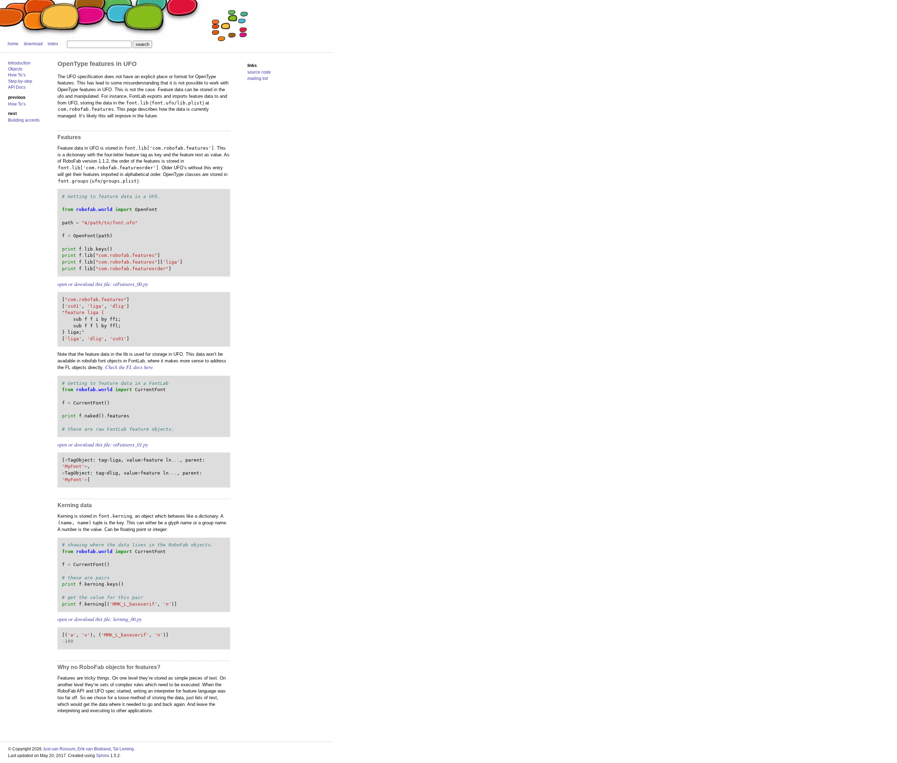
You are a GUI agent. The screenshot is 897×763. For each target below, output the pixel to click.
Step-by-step (20, 81)
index (53, 44)
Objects (15, 69)
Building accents (24, 120)
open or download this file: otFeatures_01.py (102, 444)
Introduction (19, 63)
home (13, 44)
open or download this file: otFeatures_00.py (102, 284)
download (33, 44)
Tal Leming (123, 749)
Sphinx (102, 756)
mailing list (257, 78)
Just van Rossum (59, 749)
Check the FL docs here (129, 367)
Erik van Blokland (94, 749)
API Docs (17, 87)
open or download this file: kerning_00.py (99, 619)
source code (259, 72)
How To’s (17, 75)
